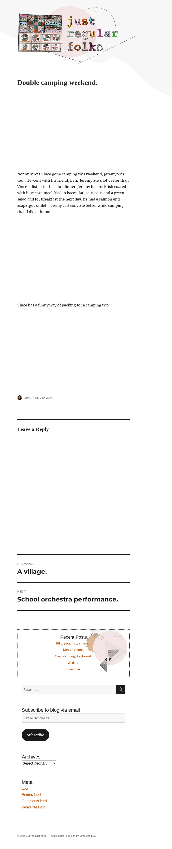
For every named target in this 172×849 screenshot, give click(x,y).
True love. (73, 669)
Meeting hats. (73, 649)
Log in (27, 788)
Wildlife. (74, 662)
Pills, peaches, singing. (73, 643)
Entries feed (31, 795)
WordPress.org (33, 807)
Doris (27, 397)
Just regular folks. (36, 835)
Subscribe (35, 735)
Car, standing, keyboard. (73, 656)
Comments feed (34, 801)
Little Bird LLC (88, 835)
